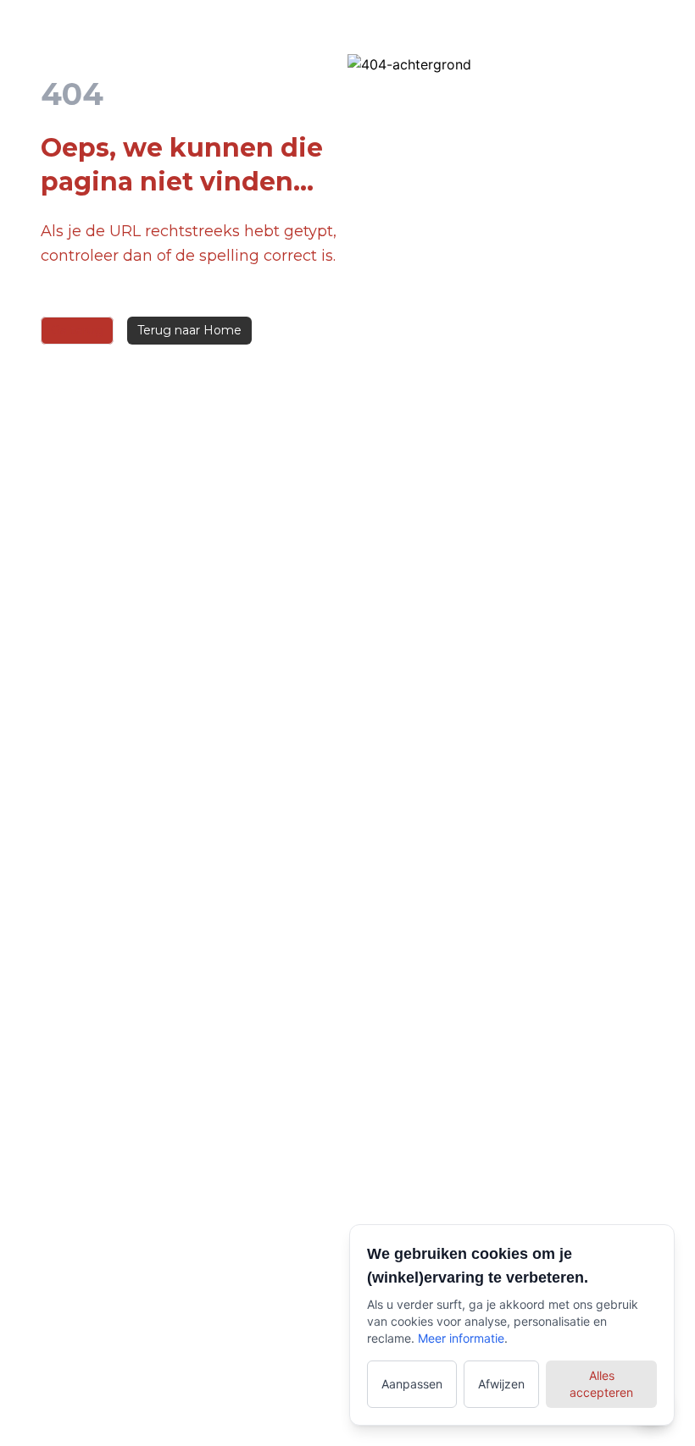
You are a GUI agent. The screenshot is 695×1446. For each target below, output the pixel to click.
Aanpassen (411, 1384)
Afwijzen (501, 1384)
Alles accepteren (601, 1383)
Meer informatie (461, 1338)
